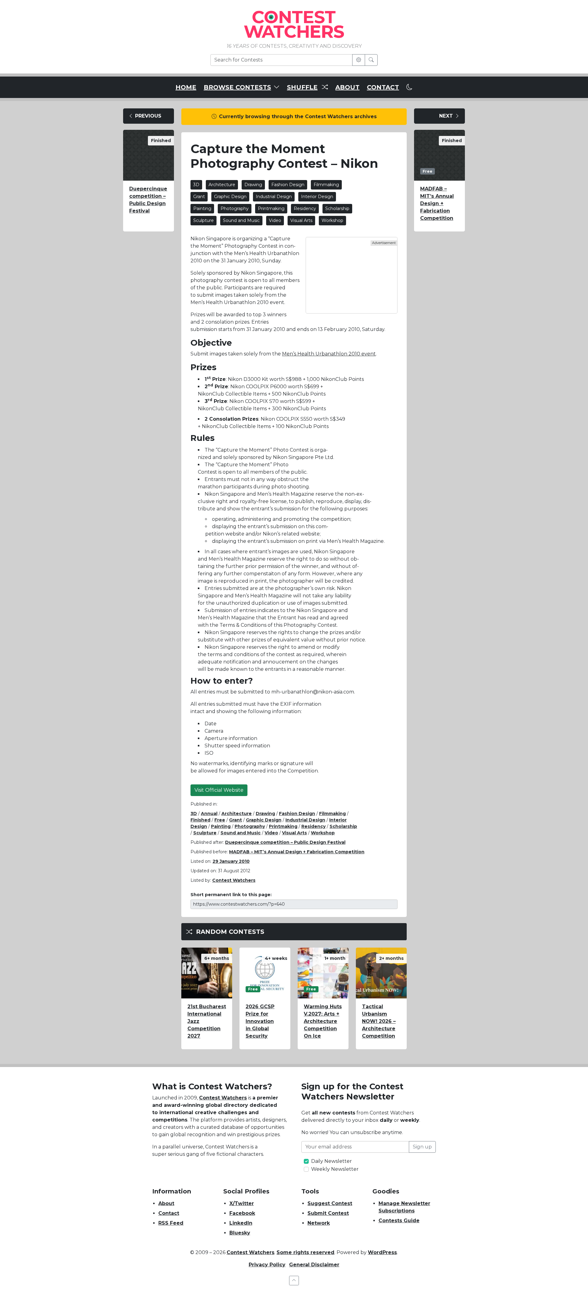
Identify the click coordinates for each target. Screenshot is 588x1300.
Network (318, 1223)
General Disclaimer (314, 1265)
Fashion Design (287, 184)
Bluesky (239, 1233)
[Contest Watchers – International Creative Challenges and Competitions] (294, 24)
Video (275, 220)
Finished (200, 820)
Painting (202, 208)
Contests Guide (399, 1220)
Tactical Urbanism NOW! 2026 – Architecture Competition (379, 1021)
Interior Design (317, 196)
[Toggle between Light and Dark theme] (409, 87)
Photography (235, 208)
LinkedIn (240, 1223)
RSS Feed (170, 1223)
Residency (305, 208)
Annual (209, 813)
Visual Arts (301, 220)
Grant (199, 196)
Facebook (242, 1213)
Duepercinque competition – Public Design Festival (148, 200)
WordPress (382, 1252)
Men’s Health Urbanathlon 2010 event (329, 354)
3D (196, 184)
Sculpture (203, 220)
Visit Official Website (218, 790)
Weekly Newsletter (335, 1169)
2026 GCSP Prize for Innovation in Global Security (260, 1021)
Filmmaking (326, 184)
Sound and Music (241, 220)
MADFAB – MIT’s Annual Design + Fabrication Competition (296, 852)
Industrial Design (274, 196)
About (166, 1203)
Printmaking (271, 208)
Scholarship (337, 208)
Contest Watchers (223, 1098)
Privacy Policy (267, 1265)
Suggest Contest (329, 1203)
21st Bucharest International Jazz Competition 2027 (206, 1021)
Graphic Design (230, 196)
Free (219, 820)
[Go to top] (294, 1280)
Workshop (332, 220)
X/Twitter (241, 1203)
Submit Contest (328, 1213)
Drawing (253, 184)
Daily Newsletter (331, 1161)
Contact (168, 1213)
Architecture (222, 184)
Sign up (422, 1147)
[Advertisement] (351, 275)
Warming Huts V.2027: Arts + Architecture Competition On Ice (323, 1021)
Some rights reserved (305, 1252)
